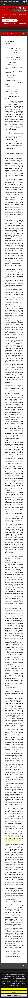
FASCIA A (17, 1)
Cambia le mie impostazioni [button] (14, 995)
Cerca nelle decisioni (21, 10)
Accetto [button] (14, 989)
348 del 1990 (11, 840)
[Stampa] (23, 33)
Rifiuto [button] (14, 992)
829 (17, 840)
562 (20, 840)
